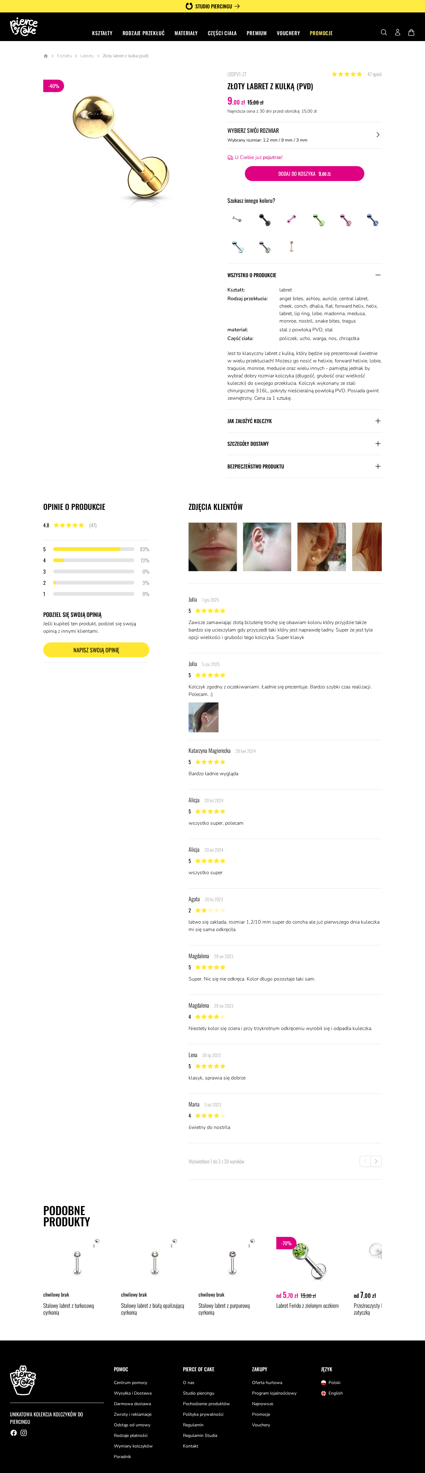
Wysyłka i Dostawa (133, 1393)
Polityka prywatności (203, 1414)
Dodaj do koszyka (304, 173)
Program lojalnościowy (274, 1393)
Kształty (102, 33)
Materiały (186, 33)
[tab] (213, 547)
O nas (188, 1383)
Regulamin (193, 1425)
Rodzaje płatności (130, 1435)
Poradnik (122, 1457)
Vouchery (288, 33)
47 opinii (374, 74)
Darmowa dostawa (132, 1404)
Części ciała (222, 33)
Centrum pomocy (130, 1383)
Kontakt (190, 1446)
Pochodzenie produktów (206, 1404)
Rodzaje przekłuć (144, 33)
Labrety (87, 56)
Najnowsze (262, 1404)
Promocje (321, 33)
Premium (257, 33)
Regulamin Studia (200, 1435)
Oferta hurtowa (267, 1383)
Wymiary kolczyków (133, 1446)
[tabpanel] (124, 152)
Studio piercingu (213, 6)
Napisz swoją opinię (96, 650)
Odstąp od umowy (132, 1425)
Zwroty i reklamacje (133, 1414)
